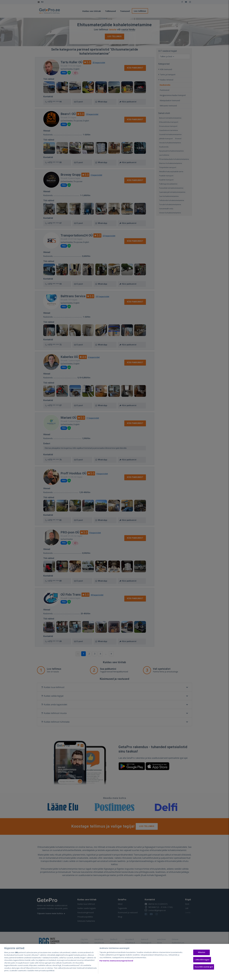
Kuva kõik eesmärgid (204, 967)
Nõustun (201, 952)
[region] (114, 959)
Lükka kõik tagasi (202, 959)
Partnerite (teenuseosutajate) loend (116, 960)
